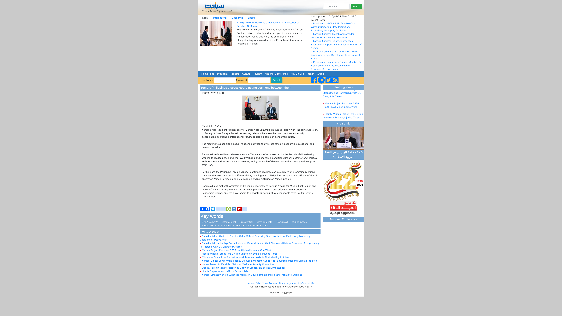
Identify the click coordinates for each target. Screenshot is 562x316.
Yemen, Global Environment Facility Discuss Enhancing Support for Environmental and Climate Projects (259, 260)
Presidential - (246, 221)
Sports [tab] (251, 17)
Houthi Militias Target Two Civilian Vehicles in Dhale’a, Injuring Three (239, 253)
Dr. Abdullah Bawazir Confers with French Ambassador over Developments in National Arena (335, 55)
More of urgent (210, 231)
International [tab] (220, 17)
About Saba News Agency (263, 283)
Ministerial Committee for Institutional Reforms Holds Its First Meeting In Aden (245, 257)
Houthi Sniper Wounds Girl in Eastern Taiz (224, 271)
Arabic (321, 73)
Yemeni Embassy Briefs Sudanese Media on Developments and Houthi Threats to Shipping (251, 274)
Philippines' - (209, 225)
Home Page (208, 73)
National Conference (276, 73)
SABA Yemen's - (211, 221)
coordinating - (226, 225)
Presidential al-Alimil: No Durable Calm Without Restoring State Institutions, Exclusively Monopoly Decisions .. (333, 27)
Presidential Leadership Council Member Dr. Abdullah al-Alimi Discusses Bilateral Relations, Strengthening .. (336, 66)
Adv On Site (297, 73)
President (222, 73)
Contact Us (307, 283)
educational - (243, 225)
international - (229, 221)
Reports (235, 73)
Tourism (257, 73)
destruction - (260, 225)
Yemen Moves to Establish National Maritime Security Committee (237, 264)
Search (356, 6)
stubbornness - (299, 221)
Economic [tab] (237, 17)
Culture (246, 73)
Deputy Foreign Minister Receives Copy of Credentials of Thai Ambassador (243, 267)
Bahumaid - (282, 221)
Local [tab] (205, 17)
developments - (265, 221)
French (310, 73)
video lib (343, 124)
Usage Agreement (289, 283)
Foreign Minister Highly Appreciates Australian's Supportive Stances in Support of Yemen (336, 44)
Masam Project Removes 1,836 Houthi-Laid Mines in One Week (236, 250)
